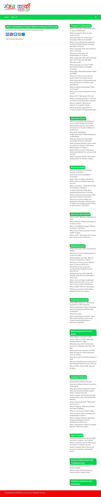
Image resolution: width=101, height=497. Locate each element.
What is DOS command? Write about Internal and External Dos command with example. (83, 152)
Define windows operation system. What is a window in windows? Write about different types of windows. (83, 145)
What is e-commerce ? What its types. (82, 411)
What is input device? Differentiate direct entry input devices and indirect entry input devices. (83, 82)
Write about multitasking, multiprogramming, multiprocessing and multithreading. (82, 134)
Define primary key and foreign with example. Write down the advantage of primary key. (82, 276)
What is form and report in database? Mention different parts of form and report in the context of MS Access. (82, 282)
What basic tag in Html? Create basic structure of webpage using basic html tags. (82, 346)
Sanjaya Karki (28, 493)
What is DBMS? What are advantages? (82, 287)
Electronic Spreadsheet (16, 39)
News (13, 17)
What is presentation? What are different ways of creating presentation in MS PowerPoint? (83, 309)
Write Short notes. (76, 314)
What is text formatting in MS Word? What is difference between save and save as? (82, 181)
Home (6, 17)
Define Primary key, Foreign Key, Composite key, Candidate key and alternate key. (81, 269)
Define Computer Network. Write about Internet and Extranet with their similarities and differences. (82, 420)
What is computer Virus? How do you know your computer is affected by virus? (82, 449)
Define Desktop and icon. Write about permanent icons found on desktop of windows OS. (82, 128)
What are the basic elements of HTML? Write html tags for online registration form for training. (82, 353)
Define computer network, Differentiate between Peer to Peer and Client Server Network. (82, 397)
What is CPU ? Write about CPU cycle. (82, 96)
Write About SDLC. (76, 62)
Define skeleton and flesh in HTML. (81, 337)
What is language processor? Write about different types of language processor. (81, 67)
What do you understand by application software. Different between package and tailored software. (82, 44)
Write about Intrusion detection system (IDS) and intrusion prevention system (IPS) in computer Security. (82, 391)
